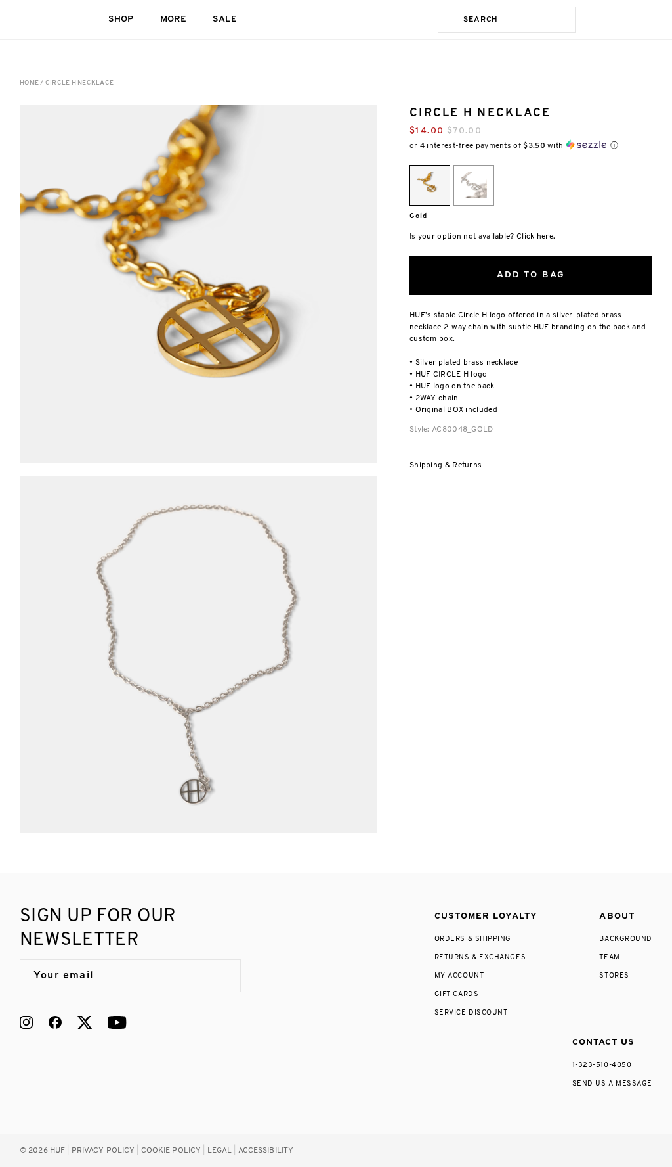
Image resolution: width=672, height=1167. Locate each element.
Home (29, 83)
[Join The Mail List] (217, 976)
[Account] (620, 20)
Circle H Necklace (79, 83)
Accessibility (266, 1151)
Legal (219, 1151)
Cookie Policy (171, 1151)
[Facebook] (55, 1022)
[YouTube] (117, 1022)
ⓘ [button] (614, 145)
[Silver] (473, 185)
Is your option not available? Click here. (482, 236)
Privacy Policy (103, 1151)
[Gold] (430, 185)
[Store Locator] (595, 20)
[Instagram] (26, 1022)
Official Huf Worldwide (49, 19)
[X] (85, 1022)
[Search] (448, 19)
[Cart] (646, 20)
